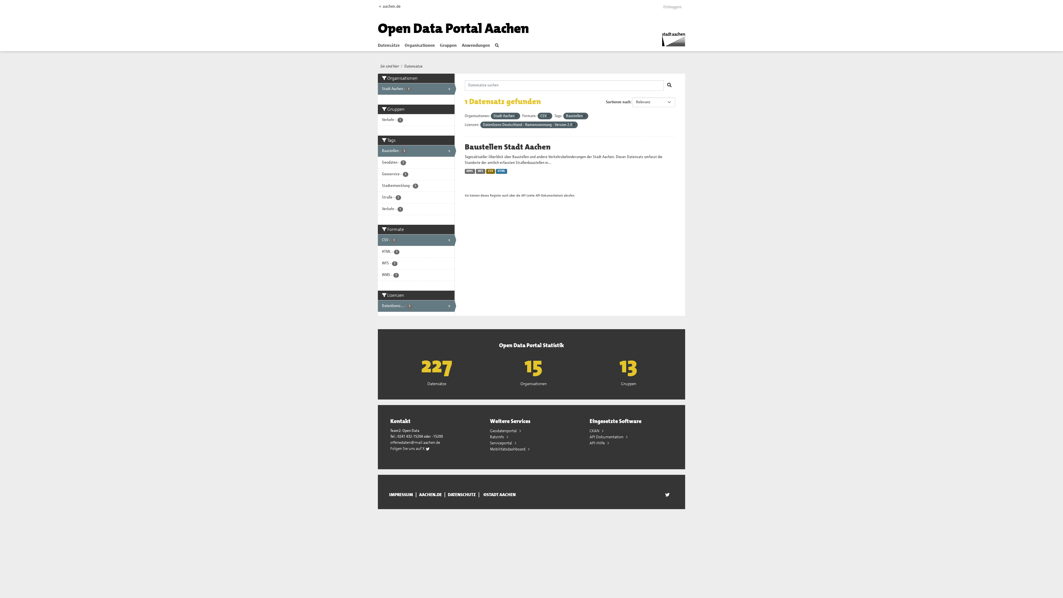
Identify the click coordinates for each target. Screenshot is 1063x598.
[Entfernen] (516, 116)
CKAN (595, 430)
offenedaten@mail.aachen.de (415, 442)
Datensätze (389, 45)
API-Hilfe (598, 442)
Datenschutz (462, 494)
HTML (501, 171)
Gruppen (448, 45)
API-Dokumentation (549, 195)
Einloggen (672, 7)
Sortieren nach (618, 102)
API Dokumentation (607, 436)
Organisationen (420, 45)
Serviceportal (501, 442)
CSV (490, 171)
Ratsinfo (497, 436)
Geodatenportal (504, 430)
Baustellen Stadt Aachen (508, 147)
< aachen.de (390, 6)
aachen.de (430, 494)
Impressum (401, 494)
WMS (469, 171)
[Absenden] (669, 85)
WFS (480, 171)
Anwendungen (476, 45)
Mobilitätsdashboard (508, 449)
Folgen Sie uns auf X (407, 448)
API (523, 195)
